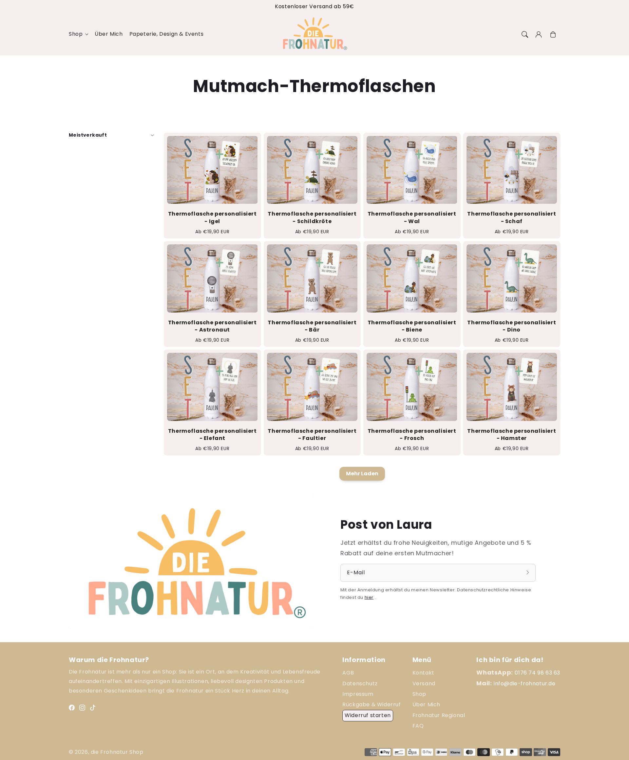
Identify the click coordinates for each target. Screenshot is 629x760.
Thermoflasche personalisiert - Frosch (412, 435)
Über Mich (426, 704)
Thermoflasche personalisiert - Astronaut (212, 326)
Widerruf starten (368, 715)
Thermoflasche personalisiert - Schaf (511, 217)
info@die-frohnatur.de (525, 683)
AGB (348, 672)
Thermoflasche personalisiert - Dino (511, 326)
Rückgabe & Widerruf (371, 704)
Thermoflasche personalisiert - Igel (212, 217)
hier (369, 597)
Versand (423, 683)
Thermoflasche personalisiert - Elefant (212, 435)
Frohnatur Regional (438, 715)
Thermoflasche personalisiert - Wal (412, 217)
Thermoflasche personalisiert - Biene (412, 326)
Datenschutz (360, 683)
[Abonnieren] (528, 572)
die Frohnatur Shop (117, 752)
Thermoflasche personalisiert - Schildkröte (312, 217)
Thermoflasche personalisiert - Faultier (312, 435)
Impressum (357, 694)
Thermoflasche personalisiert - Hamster (511, 435)
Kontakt (423, 672)
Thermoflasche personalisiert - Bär (312, 326)
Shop (76, 34)
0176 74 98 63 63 (537, 672)
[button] (524, 34)
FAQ (418, 726)
